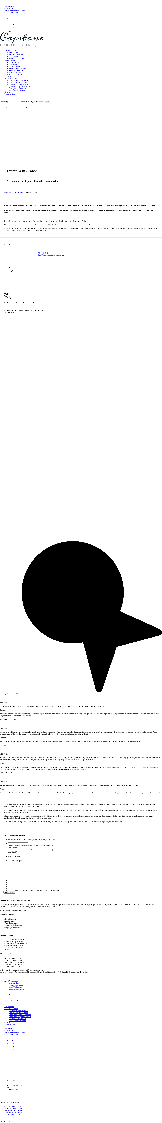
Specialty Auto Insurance (13, 925)
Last (54, 850)
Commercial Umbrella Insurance (15, 943)
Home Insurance (10, 919)
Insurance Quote (10, 1025)
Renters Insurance (10, 929)
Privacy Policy (5, 910)
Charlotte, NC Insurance (14, 1081)
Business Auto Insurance (13, 947)
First (30, 850)
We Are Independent (16, 985)
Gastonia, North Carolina (13, 958)
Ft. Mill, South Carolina (12, 966)
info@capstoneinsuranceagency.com (17, 10)
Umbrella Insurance (11, 923)
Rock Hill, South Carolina (13, 964)
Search (47, 102)
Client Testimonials (15, 987)
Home (2, 108)
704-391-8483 (43, 253)
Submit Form (9, 892)
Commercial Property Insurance (15, 945)
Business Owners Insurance (14, 940)
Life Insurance (9, 1007)
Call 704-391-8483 (11, 12)
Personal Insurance (12, 108)
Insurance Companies (16, 989)
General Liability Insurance (13, 942)
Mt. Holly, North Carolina (13, 960)
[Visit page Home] (22, 47)
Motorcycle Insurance (12, 927)
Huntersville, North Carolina (14, 962)
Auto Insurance (9, 921)
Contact (7, 1023)
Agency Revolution (15, 972)
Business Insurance (11, 1009)
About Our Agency (11, 981)
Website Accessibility (18, 910)
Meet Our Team (14, 983)
